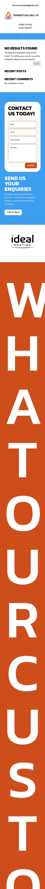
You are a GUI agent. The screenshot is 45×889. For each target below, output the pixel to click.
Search (36, 63)
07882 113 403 (25, 25)
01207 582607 (25, 28)
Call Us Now (13, 212)
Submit (31, 165)
